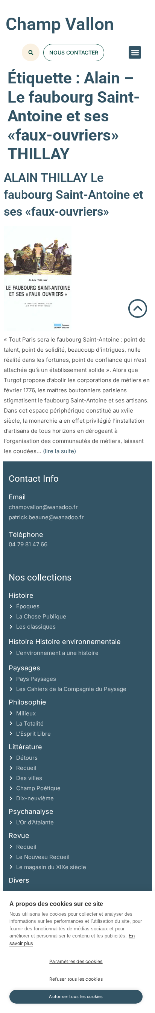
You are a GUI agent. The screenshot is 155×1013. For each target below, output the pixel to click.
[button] (135, 52)
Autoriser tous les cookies (76, 996)
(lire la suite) (59, 451)
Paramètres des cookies (75, 961)
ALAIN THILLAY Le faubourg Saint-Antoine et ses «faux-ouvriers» (73, 195)
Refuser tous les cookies (76, 979)
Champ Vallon (60, 24)
